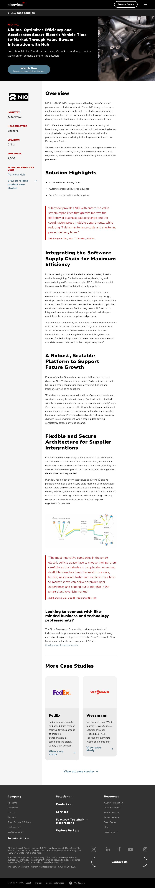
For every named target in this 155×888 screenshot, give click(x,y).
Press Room (109, 832)
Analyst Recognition (113, 802)
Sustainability (14, 827)
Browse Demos (125, 4)
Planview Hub (16, 174)
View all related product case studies (18, 184)
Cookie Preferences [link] (55, 882)
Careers (11, 812)
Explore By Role (67, 830)
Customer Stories (112, 807)
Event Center (110, 822)
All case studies (23, 13)
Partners (12, 817)
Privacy (38, 882)
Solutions (63, 796)
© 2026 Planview (16, 883)
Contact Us (119, 862)
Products (62, 804)
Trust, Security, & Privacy (19, 822)
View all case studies (79, 771)
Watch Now (29, 69)
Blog (106, 827)
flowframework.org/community (61, 645)
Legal (28, 882)
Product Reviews (112, 812)
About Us (12, 802)
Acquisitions (17, 838)
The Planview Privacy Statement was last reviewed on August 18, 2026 (41, 866)
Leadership (13, 807)
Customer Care (15, 832)
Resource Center (111, 817)
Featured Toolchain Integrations (70, 821)
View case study (56, 753)
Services (62, 812)
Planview (17, 4)
